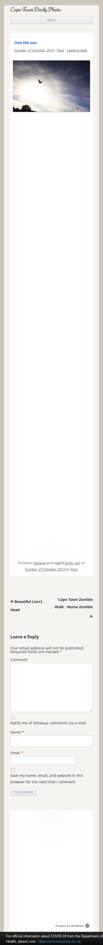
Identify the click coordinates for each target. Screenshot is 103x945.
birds (69, 563)
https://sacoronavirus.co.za (59, 941)
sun (77, 563)
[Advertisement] (51, 140)
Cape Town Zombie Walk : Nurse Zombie (74, 608)
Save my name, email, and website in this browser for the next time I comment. (46, 778)
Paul (60, 50)
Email (16, 752)
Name (17, 732)
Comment (18, 659)
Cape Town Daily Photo (35, 9)
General (40, 563)
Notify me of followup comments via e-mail (48, 722)
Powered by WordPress (69, 925)
